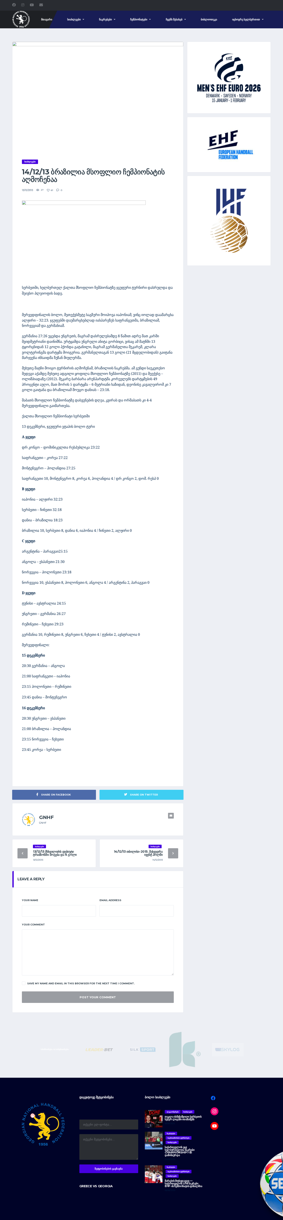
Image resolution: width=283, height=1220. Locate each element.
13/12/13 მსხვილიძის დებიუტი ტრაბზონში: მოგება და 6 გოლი (55, 853)
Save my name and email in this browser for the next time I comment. (81, 983)
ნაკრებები (105, 19)
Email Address (110, 900)
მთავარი (46, 19)
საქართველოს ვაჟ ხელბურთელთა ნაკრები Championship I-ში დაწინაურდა (179, 1151)
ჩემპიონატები (138, 19)
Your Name (30, 900)
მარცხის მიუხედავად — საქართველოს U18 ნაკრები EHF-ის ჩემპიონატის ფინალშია (183, 1183)
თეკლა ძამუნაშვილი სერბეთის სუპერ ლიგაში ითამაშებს (183, 1118)
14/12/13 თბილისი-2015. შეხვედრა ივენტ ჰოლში (138, 853)
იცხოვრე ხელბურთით (246, 19)
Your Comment (33, 924)
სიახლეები (74, 19)
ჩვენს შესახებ (174, 19)
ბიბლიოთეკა (209, 19)
